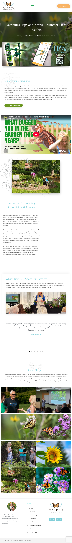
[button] (33, 6)
